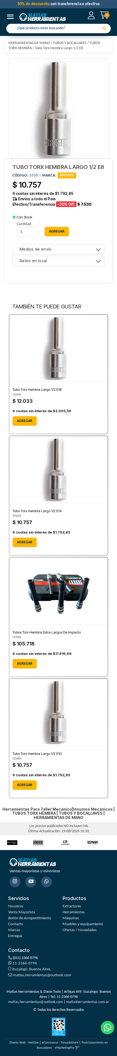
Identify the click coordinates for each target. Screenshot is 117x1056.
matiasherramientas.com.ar (87, 1002)
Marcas (14, 930)
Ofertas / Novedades (80, 930)
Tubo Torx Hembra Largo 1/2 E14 (37, 511)
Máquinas (71, 918)
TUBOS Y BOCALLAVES (70, 43)
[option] (38, 842)
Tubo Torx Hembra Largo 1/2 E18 (37, 389)
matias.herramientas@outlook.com (42, 975)
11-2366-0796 (24, 963)
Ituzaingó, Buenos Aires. (31, 969)
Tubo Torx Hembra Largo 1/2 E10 (37, 753)
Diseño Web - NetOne (24, 1042)
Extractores (72, 906)
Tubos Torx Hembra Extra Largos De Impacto (47, 632)
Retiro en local (33, 261)
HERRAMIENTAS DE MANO (29, 43)
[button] (77, 1048)
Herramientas (74, 912)
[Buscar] (104, 29)
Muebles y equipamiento (83, 924)
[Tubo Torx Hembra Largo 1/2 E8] (58, 108)
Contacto (15, 924)
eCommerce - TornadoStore (60, 1042)
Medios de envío (36, 249)
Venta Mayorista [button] (21, 912)
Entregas (15, 936)
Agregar (24, 421)
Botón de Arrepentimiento (29, 918)
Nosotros (15, 906)
